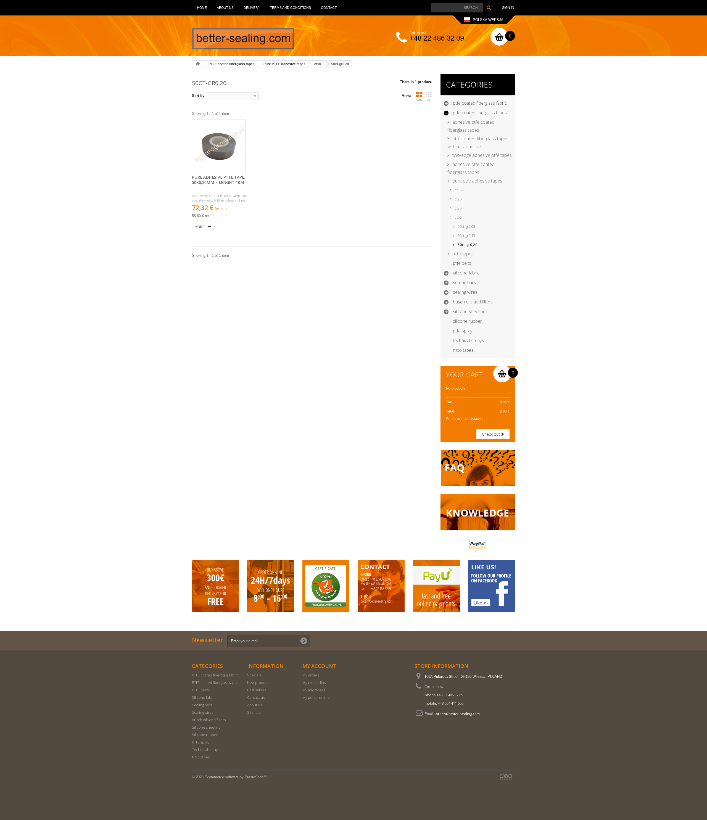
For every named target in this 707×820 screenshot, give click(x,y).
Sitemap (254, 712)
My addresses (313, 689)
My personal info (316, 697)
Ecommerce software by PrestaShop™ (236, 777)
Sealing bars (464, 282)
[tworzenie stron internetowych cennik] (506, 776)
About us (225, 8)
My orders (310, 675)
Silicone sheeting (469, 311)
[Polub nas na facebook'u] (491, 586)
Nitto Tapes (462, 253)
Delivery (252, 8)
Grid (419, 99)
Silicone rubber (467, 321)
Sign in (508, 8)
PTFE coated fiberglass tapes (480, 113)
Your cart (464, 374)
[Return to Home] (197, 64)
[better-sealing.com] (243, 38)
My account (319, 666)
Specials (254, 675)
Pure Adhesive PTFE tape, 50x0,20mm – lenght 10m (218, 180)
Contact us (256, 697)
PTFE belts (462, 263)
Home (202, 8)
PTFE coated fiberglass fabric (480, 103)
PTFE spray (462, 331)
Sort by (198, 96)
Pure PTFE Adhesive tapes (476, 181)
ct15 (457, 189)
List (429, 99)
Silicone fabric (466, 273)
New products (258, 682)
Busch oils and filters (473, 302)
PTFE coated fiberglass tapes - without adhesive (479, 142)
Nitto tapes (463, 350)
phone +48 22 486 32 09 (444, 694)
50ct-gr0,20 (467, 244)
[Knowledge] (477, 512)
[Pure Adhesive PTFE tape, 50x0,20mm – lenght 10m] (218, 146)
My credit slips (314, 682)
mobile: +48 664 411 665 (444, 703)
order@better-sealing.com (458, 713)
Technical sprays (468, 340)
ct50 (457, 217)
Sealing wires (465, 292)
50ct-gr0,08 (466, 226)
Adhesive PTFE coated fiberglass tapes (471, 126)
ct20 (457, 199)
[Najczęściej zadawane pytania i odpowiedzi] (477, 468)
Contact (329, 8)
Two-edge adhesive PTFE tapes (481, 155)
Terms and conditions (290, 8)
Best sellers (256, 689)
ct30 (457, 208)
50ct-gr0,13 (466, 235)
